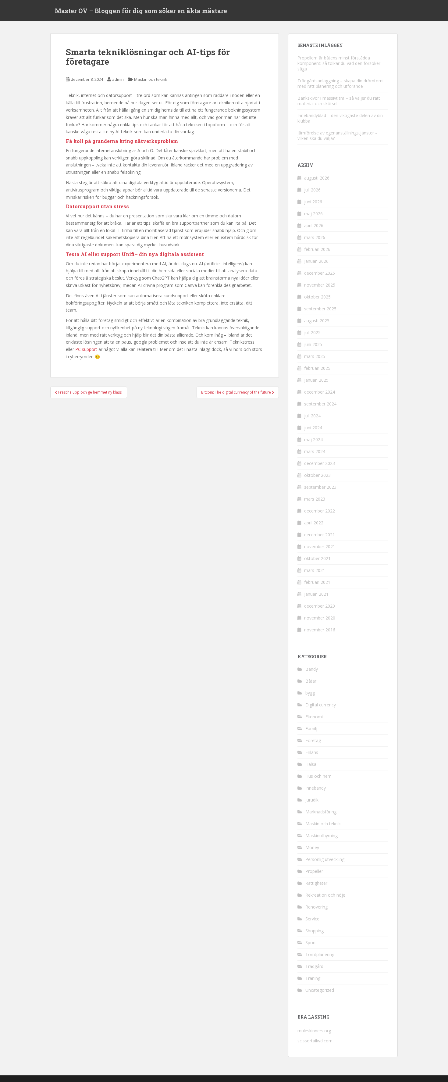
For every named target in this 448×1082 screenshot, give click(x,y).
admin (118, 79)
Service (312, 919)
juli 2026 (312, 190)
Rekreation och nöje (325, 895)
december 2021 (319, 534)
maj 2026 (313, 213)
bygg (310, 693)
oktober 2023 (317, 475)
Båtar (310, 681)
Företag (313, 740)
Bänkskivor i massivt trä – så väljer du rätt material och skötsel (338, 100)
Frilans (311, 752)
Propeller (314, 871)
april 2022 (313, 523)
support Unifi (118, 254)
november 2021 (319, 546)
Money (312, 847)
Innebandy (315, 788)
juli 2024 (312, 416)
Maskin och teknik (150, 79)
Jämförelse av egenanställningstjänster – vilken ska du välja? (337, 135)
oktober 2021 (317, 558)
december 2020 (319, 606)
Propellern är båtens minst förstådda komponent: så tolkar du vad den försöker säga (338, 63)
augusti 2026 (316, 178)
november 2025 (319, 285)
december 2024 (319, 392)
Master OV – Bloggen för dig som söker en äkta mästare (141, 11)
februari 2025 (317, 368)
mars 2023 (314, 499)
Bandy (311, 669)
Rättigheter (316, 883)
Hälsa (310, 764)
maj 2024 (313, 439)
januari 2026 (316, 261)
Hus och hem (318, 776)
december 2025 (319, 273)
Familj (311, 728)
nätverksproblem (156, 141)
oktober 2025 (317, 297)
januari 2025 (316, 380)
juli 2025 (312, 332)
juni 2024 (313, 427)
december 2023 (319, 463)
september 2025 (320, 309)
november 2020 (319, 618)
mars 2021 (314, 570)
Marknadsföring (320, 812)
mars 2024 (314, 451)
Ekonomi (314, 717)
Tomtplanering (319, 954)
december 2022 (319, 511)
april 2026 (313, 225)
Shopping (314, 931)
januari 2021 (316, 594)
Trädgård (314, 966)
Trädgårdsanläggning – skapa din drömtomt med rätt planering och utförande (340, 83)
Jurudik (311, 800)
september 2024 (320, 404)
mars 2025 (314, 356)
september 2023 (320, 487)
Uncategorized (319, 990)
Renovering (316, 907)
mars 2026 (314, 237)
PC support (86, 349)
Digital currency (320, 705)
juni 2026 (313, 202)
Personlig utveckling (324, 859)
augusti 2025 (316, 320)
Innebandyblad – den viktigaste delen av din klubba (340, 118)
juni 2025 (313, 344)
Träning (312, 978)
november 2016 (319, 630)
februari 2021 (317, 582)
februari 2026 (317, 249)
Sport (310, 942)
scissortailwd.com (314, 1041)
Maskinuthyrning (321, 835)
